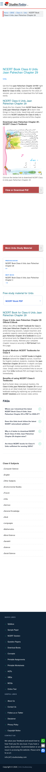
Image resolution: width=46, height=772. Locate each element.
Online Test (12, 689)
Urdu (25, 12)
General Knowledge (11, 511)
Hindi (6, 517)
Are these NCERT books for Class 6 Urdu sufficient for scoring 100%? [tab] (19, 445)
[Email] (43, 745)
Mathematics (9, 529)
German (7, 505)
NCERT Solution (14, 636)
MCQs (10, 683)
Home (6, 12)
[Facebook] (43, 750)
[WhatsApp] (43, 740)
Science (7, 547)
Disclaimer (12, 718)
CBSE (12, 12)
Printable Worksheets (16, 665)
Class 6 (19, 12)
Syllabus (11, 624)
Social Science (9, 553)
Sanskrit (7, 541)
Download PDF (37, 82)
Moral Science (9, 535)
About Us (11, 701)
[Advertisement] (23, 43)
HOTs (10, 671)
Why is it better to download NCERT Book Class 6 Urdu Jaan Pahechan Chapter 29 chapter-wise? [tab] (20, 433)
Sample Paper (13, 630)
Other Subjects (10, 481)
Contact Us (12, 707)
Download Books (14, 647)
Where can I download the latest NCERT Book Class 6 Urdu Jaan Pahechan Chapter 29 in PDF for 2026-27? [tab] (22, 411)
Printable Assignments (16, 659)
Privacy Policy (13, 724)
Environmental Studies (12, 487)
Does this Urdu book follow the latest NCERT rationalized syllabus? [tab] (20, 422)
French (7, 493)
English (7, 474)
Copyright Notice (14, 730)
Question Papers (14, 641)
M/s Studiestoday (25, 767)
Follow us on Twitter (15, 712)
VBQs (10, 677)
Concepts (11, 653)
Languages (8, 523)
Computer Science (11, 468)
